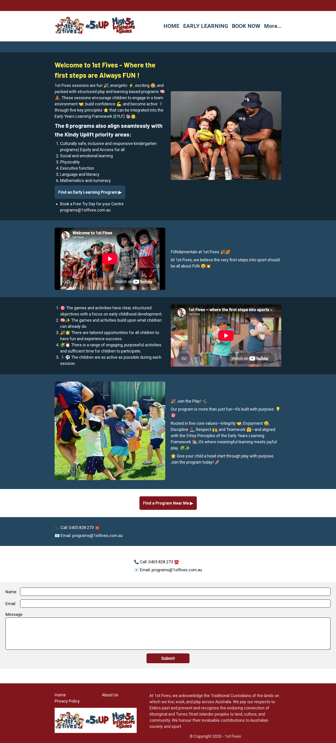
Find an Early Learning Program (88, 192)
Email (10, 603)
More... (272, 26)
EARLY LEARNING (205, 26)
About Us (110, 694)
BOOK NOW (246, 26)
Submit (168, 658)
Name (10, 591)
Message (13, 614)
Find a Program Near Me (166, 503)
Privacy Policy (67, 701)
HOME (171, 26)
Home (60, 694)
